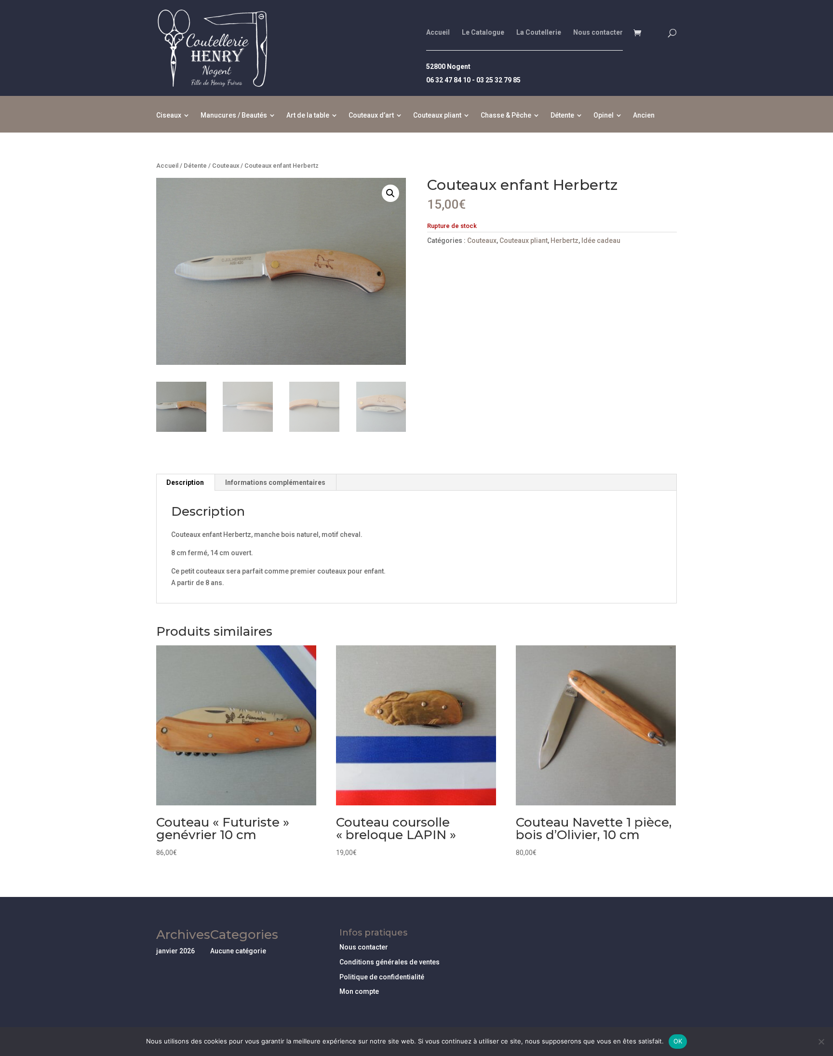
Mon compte (359, 991)
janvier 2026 (175, 951)
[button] (390, 193)
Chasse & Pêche (506, 115)
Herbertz (564, 240)
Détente (562, 115)
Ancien (644, 115)
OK (678, 1041)
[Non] (821, 1041)
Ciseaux (168, 115)
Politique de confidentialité (381, 977)
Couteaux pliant (437, 115)
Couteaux (225, 165)
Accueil (438, 32)
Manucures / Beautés (234, 115)
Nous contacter (598, 32)
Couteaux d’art (371, 115)
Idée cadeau (600, 240)
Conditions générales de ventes (389, 962)
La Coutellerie (538, 32)
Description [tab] (185, 482)
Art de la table (307, 115)
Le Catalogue (483, 32)
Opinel (603, 115)
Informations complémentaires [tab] (275, 482)
